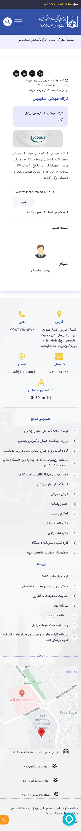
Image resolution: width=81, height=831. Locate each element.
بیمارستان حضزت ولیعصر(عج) (47, 552)
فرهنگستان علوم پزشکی (51, 484)
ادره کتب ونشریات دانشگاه (50, 543)
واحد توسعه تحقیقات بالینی (49, 625)
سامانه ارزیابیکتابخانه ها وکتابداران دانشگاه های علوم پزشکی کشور (35, 462)
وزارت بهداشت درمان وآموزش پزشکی (43, 441)
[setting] (4, 819)
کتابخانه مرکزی (58, 533)
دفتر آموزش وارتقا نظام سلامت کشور (43, 474)
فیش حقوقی (59, 494)
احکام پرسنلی (59, 513)
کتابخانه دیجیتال (56, 523)
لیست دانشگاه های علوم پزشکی (46, 431)
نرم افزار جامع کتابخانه (53, 576)
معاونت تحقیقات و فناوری (50, 596)
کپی (23, 202)
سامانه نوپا (61, 606)
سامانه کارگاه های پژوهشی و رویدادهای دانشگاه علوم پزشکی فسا (35, 637)
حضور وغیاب (59, 504)
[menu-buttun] (18, 21)
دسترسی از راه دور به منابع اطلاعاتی (44, 586)
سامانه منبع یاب (57, 615)
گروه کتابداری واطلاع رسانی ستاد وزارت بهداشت (35, 451)
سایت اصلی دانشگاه (57, 4)
